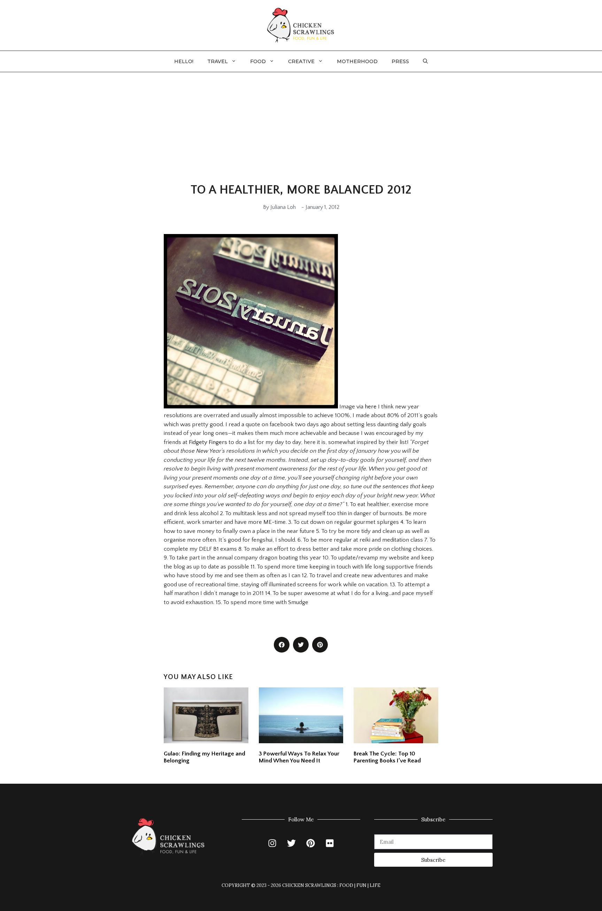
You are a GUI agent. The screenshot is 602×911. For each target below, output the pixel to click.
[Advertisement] (301, 124)
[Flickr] (330, 843)
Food (258, 61)
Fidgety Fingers (208, 442)
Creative (301, 61)
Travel (217, 61)
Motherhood (357, 61)
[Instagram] (272, 843)
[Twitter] (291, 843)
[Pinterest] (310, 843)
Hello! (183, 61)
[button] (425, 61)
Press (400, 61)
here (371, 407)
